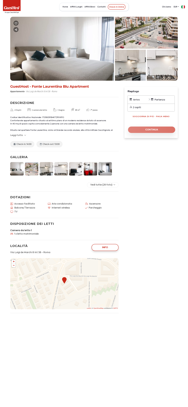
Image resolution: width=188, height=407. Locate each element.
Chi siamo (166, 7)
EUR (175, 7)
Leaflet (89, 308)
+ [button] (14, 261)
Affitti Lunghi (76, 7)
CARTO (115, 308)
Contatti (101, 7)
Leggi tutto (16, 135)
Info (105, 247)
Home (65, 7)
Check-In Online (116, 7)
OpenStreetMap (98, 308)
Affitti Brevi (90, 7)
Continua (151, 130)
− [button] (14, 265)
